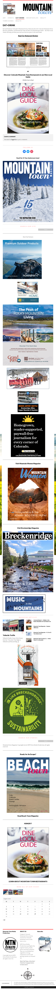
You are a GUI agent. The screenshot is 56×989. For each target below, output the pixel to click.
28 (35, 914)
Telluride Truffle (9, 635)
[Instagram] (32, 151)
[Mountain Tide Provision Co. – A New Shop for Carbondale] (28, 641)
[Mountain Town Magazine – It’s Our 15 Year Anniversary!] (28, 635)
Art (4, 18)
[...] (18, 642)
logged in (13, 139)
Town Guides (8, 21)
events (11, 18)
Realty (43, 18)
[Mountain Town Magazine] (28, 8)
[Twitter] (28, 151)
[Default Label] (28, 154)
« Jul (4, 920)
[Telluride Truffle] (13, 630)
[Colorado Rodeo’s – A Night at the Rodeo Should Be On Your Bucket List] (28, 623)
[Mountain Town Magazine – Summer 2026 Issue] (28, 629)
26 (20, 914)
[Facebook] (24, 151)
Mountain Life (32, 18)
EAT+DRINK (20, 18)
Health (18, 21)
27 (27, 914)
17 (6, 911)
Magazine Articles (28, 617)
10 (6, 909)
